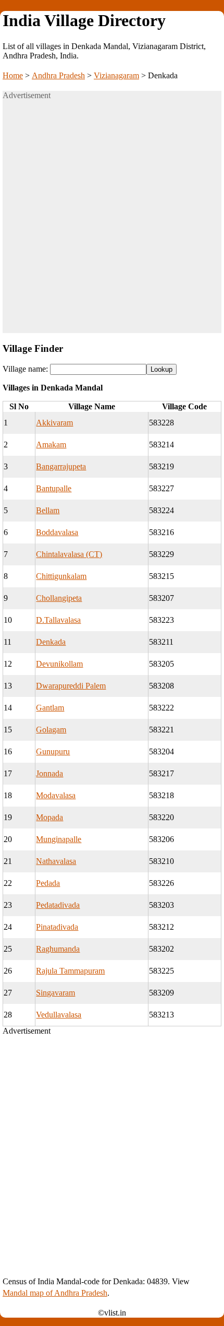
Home (13, 75)
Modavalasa (56, 795)
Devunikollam (59, 663)
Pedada (48, 883)
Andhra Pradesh (58, 75)
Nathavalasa (56, 861)
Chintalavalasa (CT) (69, 554)
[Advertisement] (112, 221)
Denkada (51, 641)
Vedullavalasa (58, 1014)
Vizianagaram (116, 75)
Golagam (51, 729)
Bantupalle (53, 488)
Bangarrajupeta (61, 466)
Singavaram (55, 992)
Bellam (47, 510)
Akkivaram (54, 422)
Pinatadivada (57, 926)
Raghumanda (58, 948)
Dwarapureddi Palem (71, 685)
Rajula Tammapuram (70, 970)
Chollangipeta (59, 598)
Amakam (51, 444)
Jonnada (49, 773)
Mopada (49, 817)
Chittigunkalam (61, 576)
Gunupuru (53, 751)
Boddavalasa (57, 532)
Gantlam (50, 707)
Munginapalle (58, 839)
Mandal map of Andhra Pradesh (55, 1292)
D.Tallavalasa (58, 619)
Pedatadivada (58, 905)
